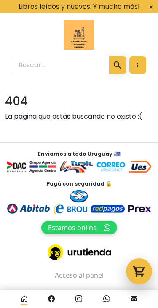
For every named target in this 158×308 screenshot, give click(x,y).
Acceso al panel (79, 275)
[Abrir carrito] (139, 271)
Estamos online (72, 227)
